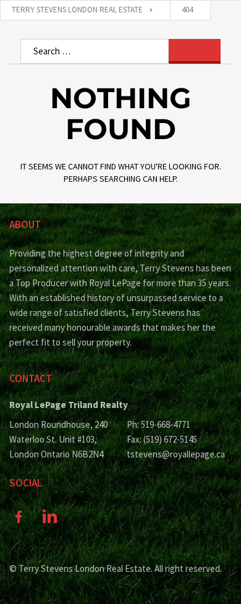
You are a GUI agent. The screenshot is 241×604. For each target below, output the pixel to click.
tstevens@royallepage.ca (176, 454)
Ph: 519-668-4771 (158, 424)
